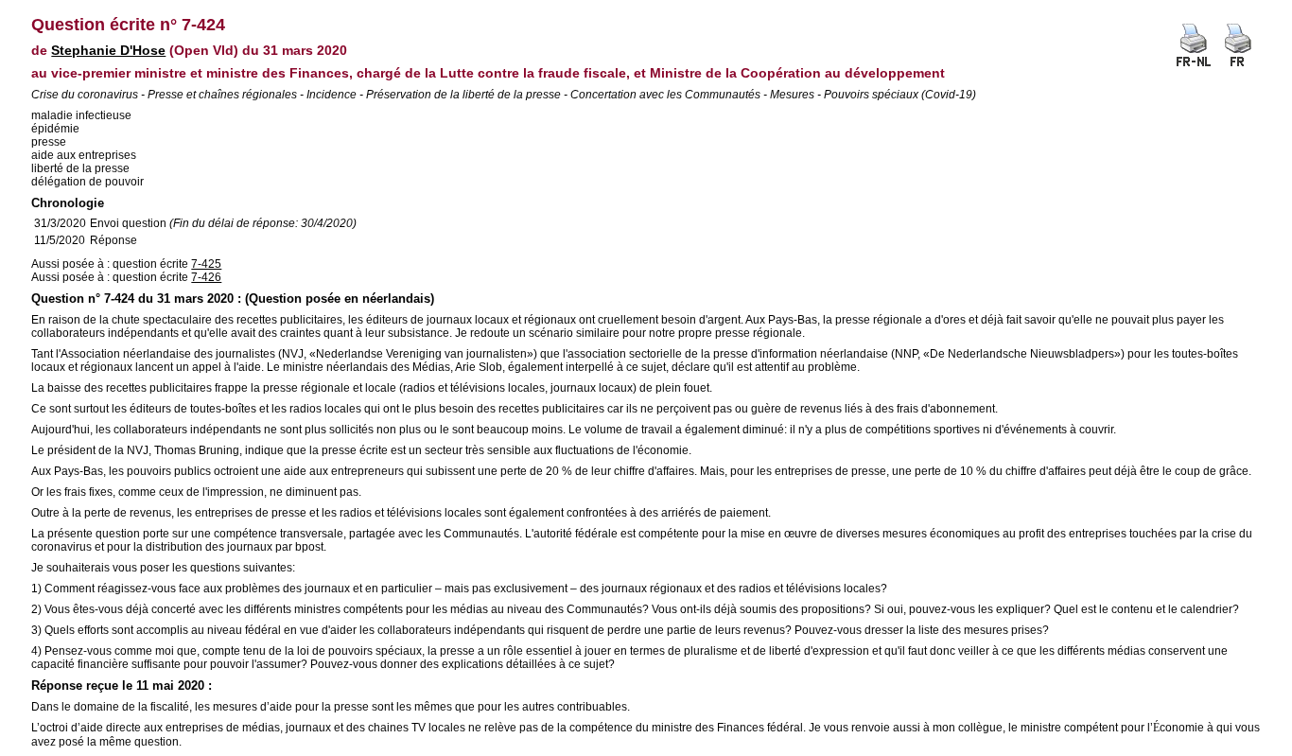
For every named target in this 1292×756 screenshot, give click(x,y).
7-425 (206, 264)
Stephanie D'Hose (108, 50)
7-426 (206, 277)
